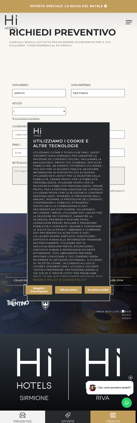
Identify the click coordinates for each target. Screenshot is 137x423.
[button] (129, 22)
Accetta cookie (98, 289)
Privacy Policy (46, 279)
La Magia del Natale (84, 6)
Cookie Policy (74, 279)
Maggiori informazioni (39, 290)
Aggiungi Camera (27, 118)
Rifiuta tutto (68, 289)
